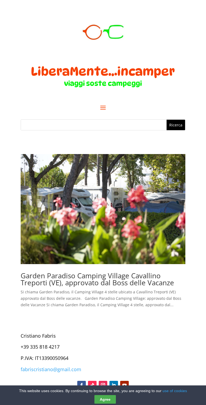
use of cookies (175, 391)
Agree (105, 399)
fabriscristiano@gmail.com (51, 369)
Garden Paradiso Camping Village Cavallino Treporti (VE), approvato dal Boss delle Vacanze (97, 279)
